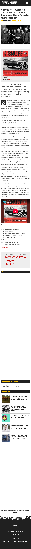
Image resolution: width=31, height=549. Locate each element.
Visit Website (4, 247)
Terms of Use (15, 538)
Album (3, 386)
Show (17, 386)
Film (13, 386)
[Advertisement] (15, 368)
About (15, 525)
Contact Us (15, 534)
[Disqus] (15, 295)
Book (8, 386)
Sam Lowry (7, 20)
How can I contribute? (15, 531)
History (15, 528)
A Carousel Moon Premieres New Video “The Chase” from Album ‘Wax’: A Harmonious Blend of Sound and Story (10, 260)
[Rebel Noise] (9, 3)
